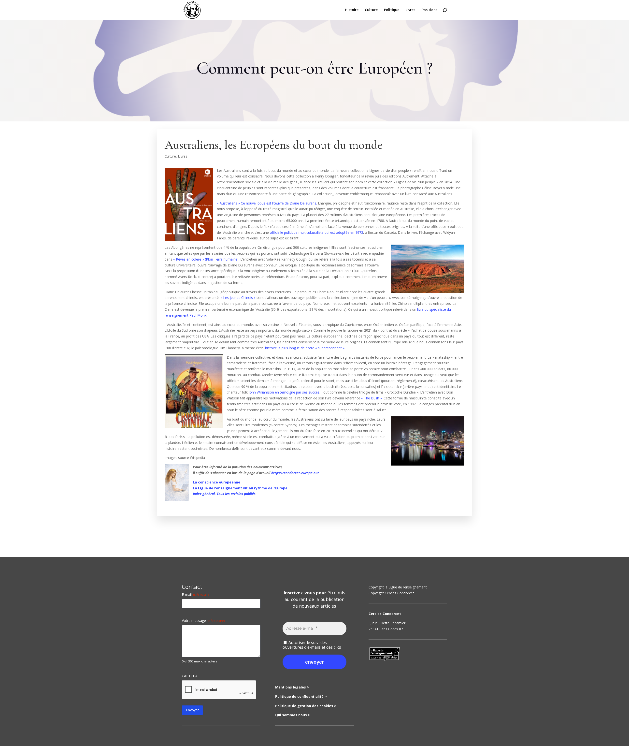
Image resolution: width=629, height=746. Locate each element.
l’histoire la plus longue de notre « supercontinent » (304, 348)
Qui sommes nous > (292, 715)
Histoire (351, 10)
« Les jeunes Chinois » (237, 297)
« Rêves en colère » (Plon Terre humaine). (206, 259)
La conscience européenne (216, 482)
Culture (371, 10)
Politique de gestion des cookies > (305, 705)
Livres (410, 10)
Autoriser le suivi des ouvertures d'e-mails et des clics (312, 645)
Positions (429, 10)
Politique (391, 10)
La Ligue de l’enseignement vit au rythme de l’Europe (240, 488)
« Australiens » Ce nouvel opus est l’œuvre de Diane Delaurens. (267, 203)
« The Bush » (371, 398)
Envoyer (192, 710)
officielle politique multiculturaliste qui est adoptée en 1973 (316, 232)
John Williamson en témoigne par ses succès (284, 392)
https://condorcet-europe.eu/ (295, 472)
